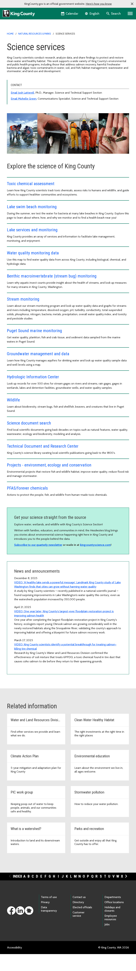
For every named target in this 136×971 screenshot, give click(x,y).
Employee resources (110, 917)
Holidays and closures (112, 909)
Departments (112, 897)
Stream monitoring (23, 299)
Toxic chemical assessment (30, 183)
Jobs (107, 924)
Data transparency (49, 909)
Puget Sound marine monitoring (34, 330)
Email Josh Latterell (22, 92)
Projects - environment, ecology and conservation (49, 465)
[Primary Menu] (130, 13)
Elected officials (82, 907)
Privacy (45, 902)
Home (10, 33)
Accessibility (14, 947)
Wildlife (13, 400)
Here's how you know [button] (99, 3)
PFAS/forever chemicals (27, 488)
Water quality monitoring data (33, 253)
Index (17, 876)
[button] (132, 4)
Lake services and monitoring (32, 229)
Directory (78, 902)
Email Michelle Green (23, 98)
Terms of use (49, 897)
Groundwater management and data (38, 353)
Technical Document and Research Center (42, 446)
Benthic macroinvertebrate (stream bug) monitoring (52, 276)
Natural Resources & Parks (34, 33)
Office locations (114, 902)
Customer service (78, 914)
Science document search (29, 423)
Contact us (79, 897)
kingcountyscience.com (95, 544)
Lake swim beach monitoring (32, 206)
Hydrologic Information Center (33, 376)
